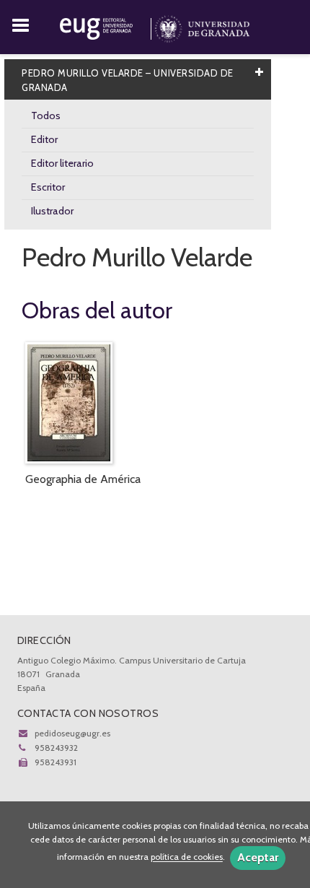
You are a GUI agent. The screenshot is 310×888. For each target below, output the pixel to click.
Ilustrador (52, 210)
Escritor (48, 186)
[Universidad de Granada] (202, 26)
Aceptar (257, 857)
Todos (46, 115)
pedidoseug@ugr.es (72, 733)
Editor (44, 139)
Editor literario (62, 163)
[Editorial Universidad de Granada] (107, 26)
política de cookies (187, 857)
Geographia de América (83, 479)
